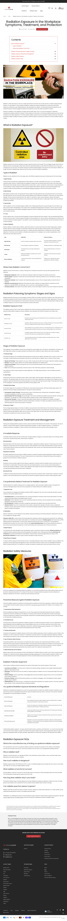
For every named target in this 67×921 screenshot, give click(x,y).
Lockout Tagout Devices (9, 797)
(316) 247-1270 (8, 854)
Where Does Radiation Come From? (21, 48)
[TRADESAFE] (9, 845)
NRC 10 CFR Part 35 (8, 706)
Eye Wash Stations (19, 797)
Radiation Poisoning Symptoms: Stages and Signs (22, 51)
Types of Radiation (17, 46)
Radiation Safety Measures (17, 56)
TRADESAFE (54, 917)
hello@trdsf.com (8, 856)
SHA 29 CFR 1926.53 (9, 715)
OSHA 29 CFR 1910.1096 (9, 710)
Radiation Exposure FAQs (17, 58)
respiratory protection (35, 188)
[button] (25, 5)
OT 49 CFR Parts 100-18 (10, 721)
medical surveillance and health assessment (29, 654)
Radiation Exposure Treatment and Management (22, 53)
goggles (41, 678)
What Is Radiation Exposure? (17, 43)
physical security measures (44, 626)
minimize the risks (35, 605)
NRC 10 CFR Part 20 (8, 701)
